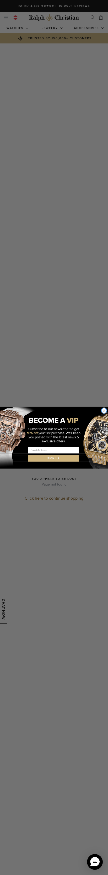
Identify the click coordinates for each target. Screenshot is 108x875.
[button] (95, 862)
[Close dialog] (104, 410)
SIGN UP (53, 458)
